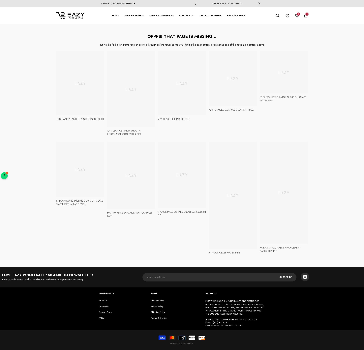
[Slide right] (259, 4)
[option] (227, 3)
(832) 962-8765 (114, 3)
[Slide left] (195, 4)
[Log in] (287, 16)
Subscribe (286, 277)
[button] (278, 16)
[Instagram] (305, 277)
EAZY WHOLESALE (185, 343)
